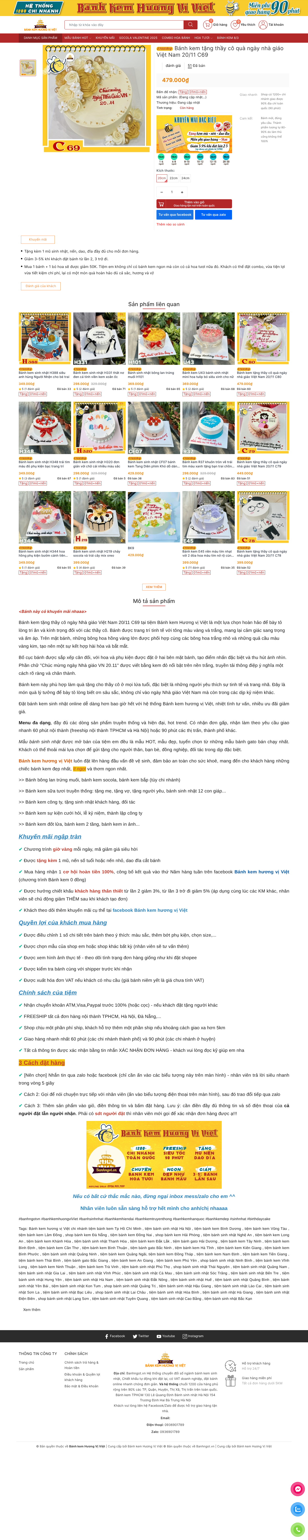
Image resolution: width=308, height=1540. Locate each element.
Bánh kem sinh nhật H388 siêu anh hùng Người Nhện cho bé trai (44, 375)
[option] (97, 99)
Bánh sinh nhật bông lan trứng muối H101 (151, 375)
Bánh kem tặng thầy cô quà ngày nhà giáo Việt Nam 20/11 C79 (262, 464)
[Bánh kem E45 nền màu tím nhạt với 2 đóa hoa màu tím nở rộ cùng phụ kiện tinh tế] (208, 517)
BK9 (131, 548)
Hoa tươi (202, 38)
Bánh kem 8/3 (228, 38)
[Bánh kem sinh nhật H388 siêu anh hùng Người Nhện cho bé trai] (45, 338)
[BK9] (154, 517)
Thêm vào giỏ (194, 203)
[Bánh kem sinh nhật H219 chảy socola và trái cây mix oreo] (99, 517)
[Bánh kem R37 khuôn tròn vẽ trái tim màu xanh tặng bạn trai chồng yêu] (208, 428)
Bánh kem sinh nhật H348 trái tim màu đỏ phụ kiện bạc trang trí (44, 464)
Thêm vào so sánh (170, 224)
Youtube (168, 1336)
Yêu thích (246, 25)
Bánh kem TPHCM (129, 1395)
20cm (162, 178)
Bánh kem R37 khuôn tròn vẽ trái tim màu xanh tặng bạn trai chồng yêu (208, 464)
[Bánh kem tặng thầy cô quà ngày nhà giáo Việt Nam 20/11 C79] (263, 428)
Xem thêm (154, 587)
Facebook (117, 1336)
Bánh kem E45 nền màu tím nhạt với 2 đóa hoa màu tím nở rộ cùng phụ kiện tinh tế (207, 554)
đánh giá (173, 65)
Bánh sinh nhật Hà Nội (192, 1395)
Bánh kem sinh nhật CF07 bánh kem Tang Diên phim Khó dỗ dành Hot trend (153, 464)
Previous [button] (6, 449)
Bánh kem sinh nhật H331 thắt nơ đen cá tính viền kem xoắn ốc (98, 375)
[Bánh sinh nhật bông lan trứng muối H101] (154, 338)
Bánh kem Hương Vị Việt (145, 1446)
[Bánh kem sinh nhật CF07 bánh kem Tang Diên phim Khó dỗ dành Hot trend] (154, 428)
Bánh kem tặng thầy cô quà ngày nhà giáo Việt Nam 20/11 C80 (262, 375)
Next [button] (301, 449)
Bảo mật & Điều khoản (81, 1386)
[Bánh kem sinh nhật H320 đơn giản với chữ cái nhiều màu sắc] (99, 428)
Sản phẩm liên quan (154, 304)
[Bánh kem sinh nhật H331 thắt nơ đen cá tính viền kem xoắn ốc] (99, 338)
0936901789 (174, 1425)
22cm (174, 178)
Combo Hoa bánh (176, 38)
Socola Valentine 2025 (138, 38)
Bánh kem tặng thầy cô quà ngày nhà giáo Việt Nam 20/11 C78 (262, 554)
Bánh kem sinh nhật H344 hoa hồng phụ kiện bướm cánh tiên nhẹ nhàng (42, 554)
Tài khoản (276, 25)
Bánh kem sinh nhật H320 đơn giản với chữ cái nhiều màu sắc (96, 464)
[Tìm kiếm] (191, 24)
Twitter (143, 1336)
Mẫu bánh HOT (76, 38)
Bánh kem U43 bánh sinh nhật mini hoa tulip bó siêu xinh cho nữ (208, 375)
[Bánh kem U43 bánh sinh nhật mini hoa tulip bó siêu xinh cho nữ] (208, 338)
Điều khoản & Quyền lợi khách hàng (82, 1377)
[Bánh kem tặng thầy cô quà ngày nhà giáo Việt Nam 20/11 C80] (263, 338)
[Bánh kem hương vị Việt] (154, 8)
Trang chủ (26, 1362)
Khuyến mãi (105, 38)
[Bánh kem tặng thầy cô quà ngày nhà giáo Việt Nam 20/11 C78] (263, 517)
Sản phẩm (26, 1369)
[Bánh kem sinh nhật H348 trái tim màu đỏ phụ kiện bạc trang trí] (45, 428)
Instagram (195, 1336)
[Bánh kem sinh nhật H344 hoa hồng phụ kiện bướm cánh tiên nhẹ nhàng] (45, 517)
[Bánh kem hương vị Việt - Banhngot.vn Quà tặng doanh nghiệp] (40, 25)
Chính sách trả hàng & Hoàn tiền (81, 1365)
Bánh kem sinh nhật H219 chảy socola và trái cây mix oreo (96, 554)
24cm (186, 178)
